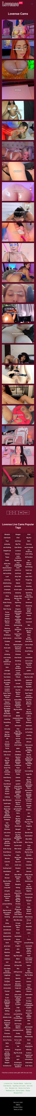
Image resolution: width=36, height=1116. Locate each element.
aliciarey (18, 151)
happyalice (18, 70)
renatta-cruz (18, 395)
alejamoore (18, 273)
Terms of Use (18, 1109)
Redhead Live (10, 1090)
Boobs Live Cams (24, 1088)
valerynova (18, 252)
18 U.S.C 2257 (18, 1102)
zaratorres (18, 455)
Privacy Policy (18, 1107)
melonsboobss (18, 334)
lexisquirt (18, 374)
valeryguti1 (18, 131)
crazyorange (18, 191)
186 (21, 513)
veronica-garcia (18, 212)
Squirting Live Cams (19, 1086)
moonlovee (18, 232)
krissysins (18, 435)
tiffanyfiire (18, 110)
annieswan (18, 29)
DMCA (18, 1105)
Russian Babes (18, 1083)
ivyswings (18, 496)
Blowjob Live (13, 1088)
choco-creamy (18, 313)
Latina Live (27, 1083)
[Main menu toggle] (32, 4)
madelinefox (18, 49)
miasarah (18, 354)
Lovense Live (8, 1083)
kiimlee (18, 90)
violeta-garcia (18, 476)
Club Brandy (7, 1086)
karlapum (18, 293)
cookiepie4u (18, 415)
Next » (26, 513)
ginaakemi (18, 171)
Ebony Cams (20, 1090)
